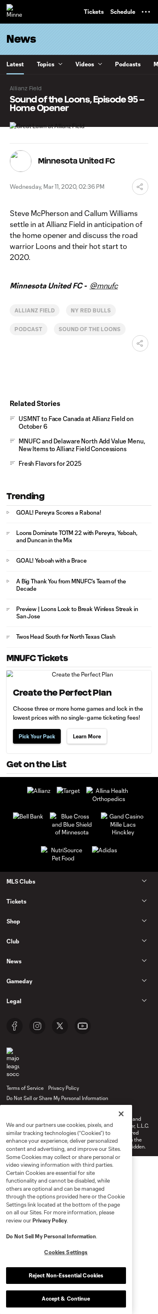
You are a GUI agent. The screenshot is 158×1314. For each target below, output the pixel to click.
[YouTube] (83, 1026)
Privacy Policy (49, 1220)
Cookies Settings (66, 1252)
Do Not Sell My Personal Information (51, 1236)
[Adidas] (104, 850)
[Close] (121, 1114)
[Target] (68, 790)
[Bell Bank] (28, 816)
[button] (146, 12)
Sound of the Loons (90, 329)
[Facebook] (14, 1026)
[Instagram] (37, 1026)
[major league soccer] (12, 1063)
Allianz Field (35, 310)
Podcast (29, 329)
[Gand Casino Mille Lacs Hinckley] (123, 832)
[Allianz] (38, 790)
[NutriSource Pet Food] (63, 858)
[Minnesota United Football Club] (14, 12)
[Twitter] (60, 1026)
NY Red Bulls (91, 310)
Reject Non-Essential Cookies (66, 1275)
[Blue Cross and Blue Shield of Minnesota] (72, 832)
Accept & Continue (66, 1298)
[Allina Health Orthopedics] (108, 798)
